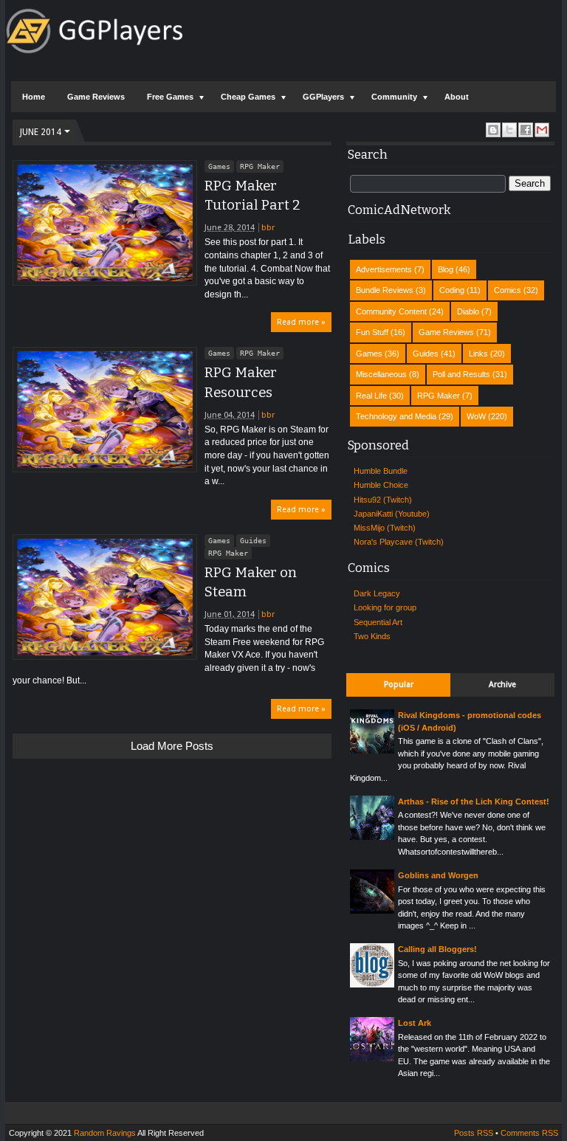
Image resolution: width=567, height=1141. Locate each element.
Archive (502, 684)
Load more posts (172, 746)
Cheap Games (248, 96)
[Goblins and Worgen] (372, 910)
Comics (507, 290)
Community (394, 96)
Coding (451, 290)
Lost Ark (414, 1022)
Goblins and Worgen (438, 875)
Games (219, 166)
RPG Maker (260, 166)
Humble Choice (381, 484)
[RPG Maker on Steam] (105, 597)
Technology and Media (396, 416)
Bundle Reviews (384, 290)
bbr (268, 227)
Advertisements (384, 269)
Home (33, 96)
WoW (476, 416)
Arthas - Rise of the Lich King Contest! (473, 801)
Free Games (170, 96)
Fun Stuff (372, 332)
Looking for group (385, 607)
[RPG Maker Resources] (105, 409)
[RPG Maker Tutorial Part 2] (105, 223)
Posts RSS (473, 1132)
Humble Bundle (381, 470)
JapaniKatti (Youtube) (392, 513)
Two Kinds (372, 636)
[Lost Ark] (372, 1058)
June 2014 (40, 132)
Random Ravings (105, 1132)
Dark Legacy (377, 593)
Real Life (371, 395)
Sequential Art (378, 622)
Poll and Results (461, 374)
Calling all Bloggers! (437, 949)
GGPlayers (323, 96)
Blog (445, 269)
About (456, 96)
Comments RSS (529, 1132)
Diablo (468, 311)
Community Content (391, 311)
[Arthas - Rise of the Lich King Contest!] (372, 837)
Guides (253, 541)
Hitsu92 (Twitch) (383, 499)
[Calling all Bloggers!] (372, 984)
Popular (398, 684)
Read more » (301, 322)
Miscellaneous (381, 374)
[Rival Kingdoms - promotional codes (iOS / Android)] (372, 750)
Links (478, 353)
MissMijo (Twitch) (385, 527)
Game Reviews (96, 96)
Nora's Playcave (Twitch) (399, 541)
